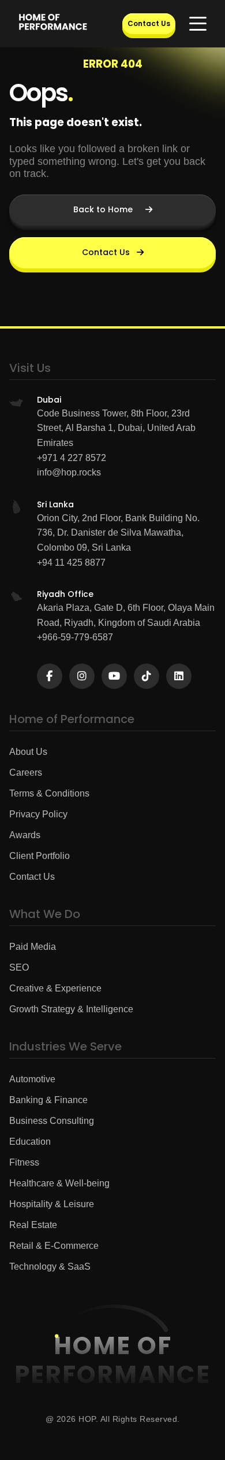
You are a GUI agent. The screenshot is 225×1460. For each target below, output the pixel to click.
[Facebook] (49, 676)
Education (30, 1141)
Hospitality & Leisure (51, 1204)
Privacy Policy (38, 814)
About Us (28, 752)
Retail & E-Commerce (54, 1246)
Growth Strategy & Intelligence (71, 1009)
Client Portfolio (39, 856)
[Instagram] (82, 676)
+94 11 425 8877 (71, 562)
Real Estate (33, 1225)
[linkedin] (179, 676)
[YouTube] (114, 676)
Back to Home (103, 209)
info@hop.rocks (69, 472)
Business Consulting (51, 1121)
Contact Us (148, 23)
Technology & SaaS (50, 1266)
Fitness (24, 1162)
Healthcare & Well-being (59, 1183)
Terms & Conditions (49, 793)
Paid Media (32, 947)
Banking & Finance (48, 1100)
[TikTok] (146, 676)
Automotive (32, 1079)
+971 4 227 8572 (71, 458)
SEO (19, 967)
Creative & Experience (55, 988)
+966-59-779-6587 (75, 637)
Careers (25, 772)
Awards (24, 835)
